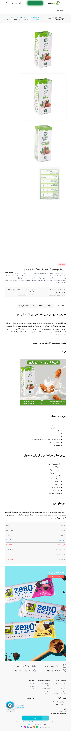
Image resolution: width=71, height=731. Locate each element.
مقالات (32, 684)
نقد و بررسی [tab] (60, 306)
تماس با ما (63, 691)
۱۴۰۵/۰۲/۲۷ (9, 540)
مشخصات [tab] (49, 306)
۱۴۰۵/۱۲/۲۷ (9, 545)
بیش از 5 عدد (9, 530)
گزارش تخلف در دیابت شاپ (59, 685)
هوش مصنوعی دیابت (35, 3)
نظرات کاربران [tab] (37, 306)
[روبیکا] (31, 727)
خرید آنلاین (57, 576)
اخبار (33, 689)
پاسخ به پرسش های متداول (44, 685)
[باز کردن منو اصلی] (65, 3)
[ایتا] (34, 727)
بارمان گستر (28, 724)
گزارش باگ (47, 694)
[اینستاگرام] (25, 727)
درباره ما (63, 688)
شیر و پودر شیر (51, 290)
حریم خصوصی (46, 691)
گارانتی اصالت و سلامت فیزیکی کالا (14, 535)
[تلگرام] (28, 727)
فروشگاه (8, 525)
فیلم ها (32, 686)
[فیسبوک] (21, 727)
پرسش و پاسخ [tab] (24, 306)
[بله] (37, 727)
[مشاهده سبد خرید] (6, 3)
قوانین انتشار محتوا (60, 694)
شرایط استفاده (46, 688)
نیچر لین (57, 292)
